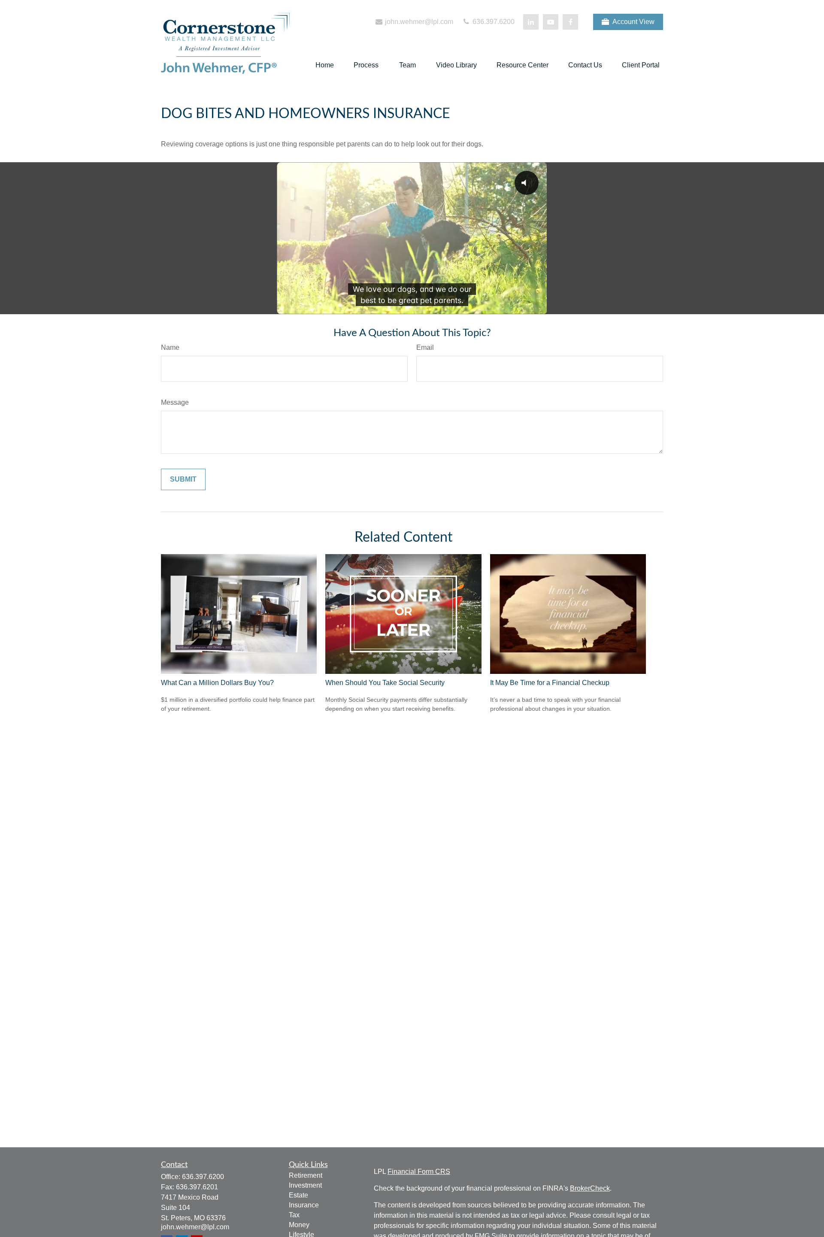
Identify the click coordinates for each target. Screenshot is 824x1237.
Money (299, 1224)
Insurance (304, 1205)
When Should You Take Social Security (385, 682)
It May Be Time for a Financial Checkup (549, 682)
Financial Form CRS (419, 1171)
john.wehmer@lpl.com (418, 21)
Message (175, 402)
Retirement (305, 1175)
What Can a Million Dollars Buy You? (217, 682)
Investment (305, 1185)
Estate (298, 1195)
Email (425, 347)
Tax (294, 1215)
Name (170, 347)
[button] (324, 65)
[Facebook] (570, 22)
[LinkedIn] (531, 22)
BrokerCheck (590, 1188)
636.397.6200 (493, 21)
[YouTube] (550, 22)
